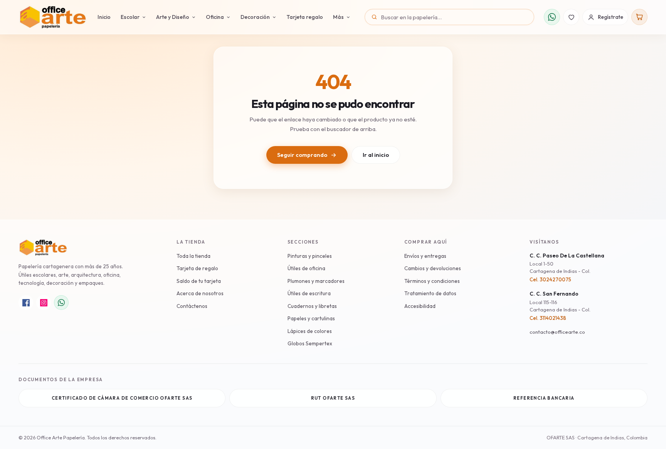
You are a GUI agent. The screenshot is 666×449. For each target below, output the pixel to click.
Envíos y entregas (425, 255)
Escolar (130, 16)
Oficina (215, 16)
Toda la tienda (193, 255)
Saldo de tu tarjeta (199, 280)
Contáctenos (192, 306)
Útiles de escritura (309, 293)
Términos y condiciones (432, 280)
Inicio (104, 16)
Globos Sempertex (310, 343)
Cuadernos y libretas (312, 306)
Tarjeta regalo (304, 16)
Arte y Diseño (172, 16)
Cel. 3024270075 (550, 279)
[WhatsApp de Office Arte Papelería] (61, 302)
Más (338, 16)
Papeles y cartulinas (311, 318)
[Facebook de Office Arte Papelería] (25, 302)
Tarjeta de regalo (197, 268)
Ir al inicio (376, 154)
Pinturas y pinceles (310, 255)
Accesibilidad (420, 306)
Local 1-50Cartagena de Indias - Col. (560, 267)
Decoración (255, 16)
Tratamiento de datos (430, 293)
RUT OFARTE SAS (333, 398)
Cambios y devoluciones (432, 268)
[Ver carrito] (639, 17)
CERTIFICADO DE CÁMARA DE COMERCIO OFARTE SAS (122, 398)
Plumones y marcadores (316, 280)
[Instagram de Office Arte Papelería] (43, 302)
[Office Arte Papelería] (52, 17)
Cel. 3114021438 (548, 318)
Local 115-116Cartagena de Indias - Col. (560, 306)
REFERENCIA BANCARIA (544, 398)
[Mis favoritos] (571, 17)
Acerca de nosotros (200, 293)
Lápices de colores (310, 331)
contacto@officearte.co (557, 332)
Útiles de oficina (306, 268)
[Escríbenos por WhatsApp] (552, 17)
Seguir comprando (302, 154)
